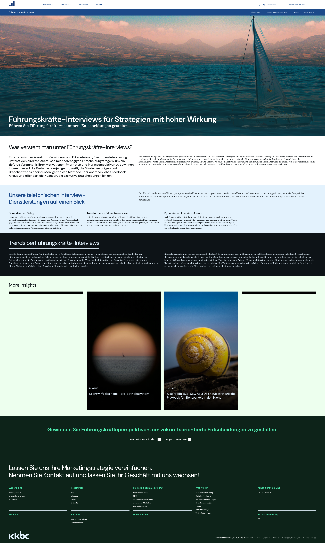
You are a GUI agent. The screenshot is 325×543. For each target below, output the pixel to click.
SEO (135, 496)
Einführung (255, 12)
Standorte (13, 499)
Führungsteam (15, 492)
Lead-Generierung (141, 492)
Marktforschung (202, 510)
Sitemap (266, 538)
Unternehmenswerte (17, 496)
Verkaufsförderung (203, 513)
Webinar (74, 496)
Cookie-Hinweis (309, 538)
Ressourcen (77, 487)
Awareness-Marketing (142, 503)
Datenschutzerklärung (291, 538)
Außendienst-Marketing (143, 499)
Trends (296, 12)
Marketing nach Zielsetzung (147, 487)
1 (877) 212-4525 (264, 492)
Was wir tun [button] (48, 4)
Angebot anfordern (176, 439)
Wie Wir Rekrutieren (79, 519)
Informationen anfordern (143, 439)
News (73, 499)
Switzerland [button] (271, 4)
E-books (74, 503)
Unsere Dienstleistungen (276, 12)
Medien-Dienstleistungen (206, 499)
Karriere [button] (99, 4)
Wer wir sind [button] (66, 4)
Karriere (75, 514)
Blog (73, 492)
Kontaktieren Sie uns (296, 4)
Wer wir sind (15, 487)
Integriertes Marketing (204, 492)
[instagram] (274, 519)
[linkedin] (269, 519)
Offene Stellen (77, 523)
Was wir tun (202, 487)
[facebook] (264, 519)
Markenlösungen (140, 506)
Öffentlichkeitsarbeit (204, 503)
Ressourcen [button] (83, 4)
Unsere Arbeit (140, 514)
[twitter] (259, 519)
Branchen (14, 514)
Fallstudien (309, 12)
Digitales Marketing (203, 496)
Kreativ (198, 506)
